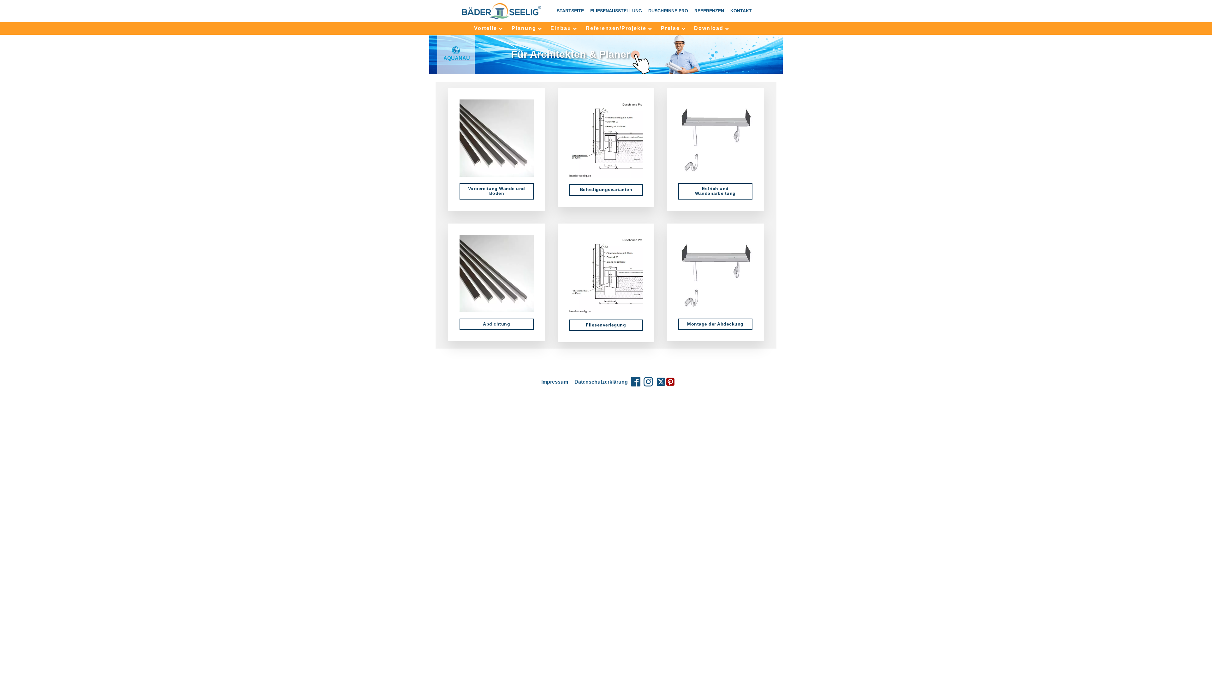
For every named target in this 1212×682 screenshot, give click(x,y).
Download (708, 28)
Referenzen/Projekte (616, 28)
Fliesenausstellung (616, 10)
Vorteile (485, 28)
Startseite (570, 10)
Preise (670, 28)
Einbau (560, 28)
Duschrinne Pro (668, 10)
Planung (524, 28)
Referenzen (709, 10)
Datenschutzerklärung (601, 382)
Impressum (554, 382)
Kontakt (741, 10)
